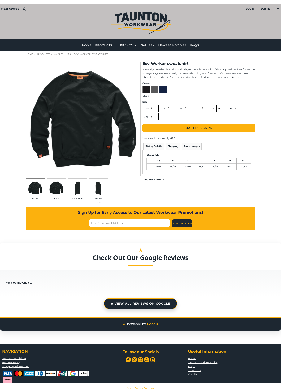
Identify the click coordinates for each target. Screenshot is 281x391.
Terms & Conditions (14, 358)
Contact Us (194, 370)
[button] (24, 8)
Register (265, 8)
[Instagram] (140, 359)
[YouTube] (146, 359)
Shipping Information (15, 366)
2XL (230, 108)
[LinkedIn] (152, 359)
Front (35, 198)
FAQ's (191, 366)
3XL (146, 116)
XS (147, 108)
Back (56, 198)
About (192, 358)
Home (29, 54)
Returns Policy (11, 362)
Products (43, 54)
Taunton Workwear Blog (203, 362)
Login (250, 8)
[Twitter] (134, 359)
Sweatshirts (62, 54)
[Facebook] (128, 359)
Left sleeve (77, 198)
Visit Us (192, 374)
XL (214, 108)
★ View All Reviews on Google (140, 303)
